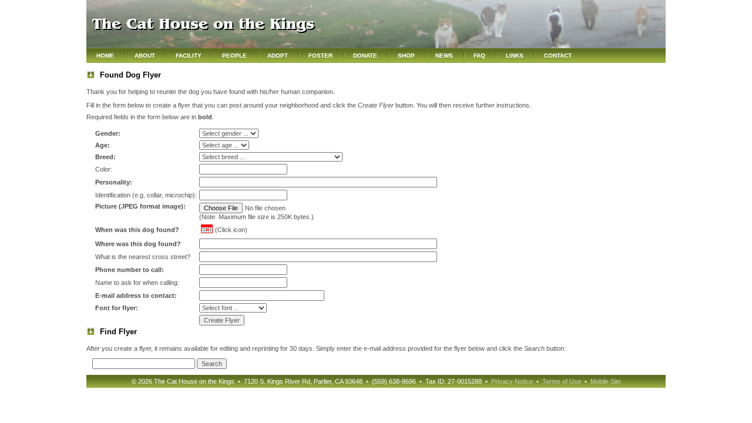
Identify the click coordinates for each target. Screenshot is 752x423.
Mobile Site (605, 381)
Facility (189, 55)
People (234, 55)
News (444, 55)
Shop (406, 55)
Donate (365, 55)
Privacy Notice (512, 381)
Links (514, 55)
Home (105, 55)
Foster (320, 55)
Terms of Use (561, 381)
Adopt (277, 55)
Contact (558, 55)
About (145, 55)
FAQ (479, 55)
